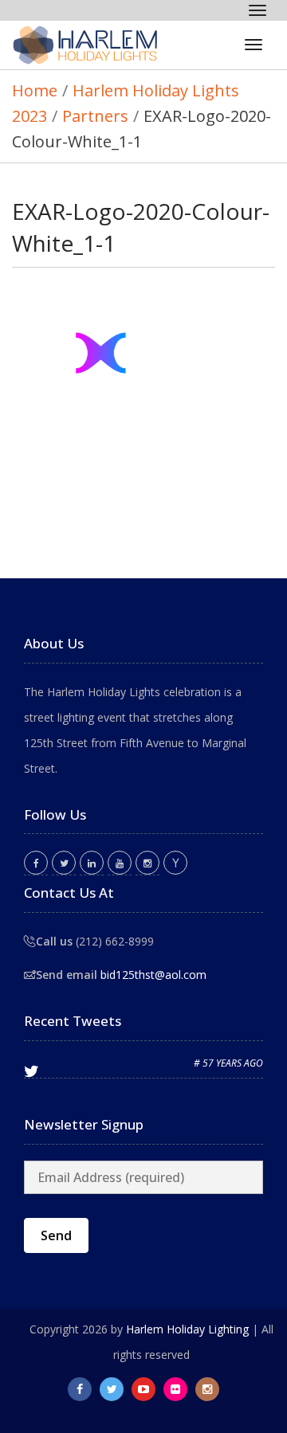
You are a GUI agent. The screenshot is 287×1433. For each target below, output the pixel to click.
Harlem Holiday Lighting (187, 1329)
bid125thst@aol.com (153, 974)
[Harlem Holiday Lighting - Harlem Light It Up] (91, 45)
